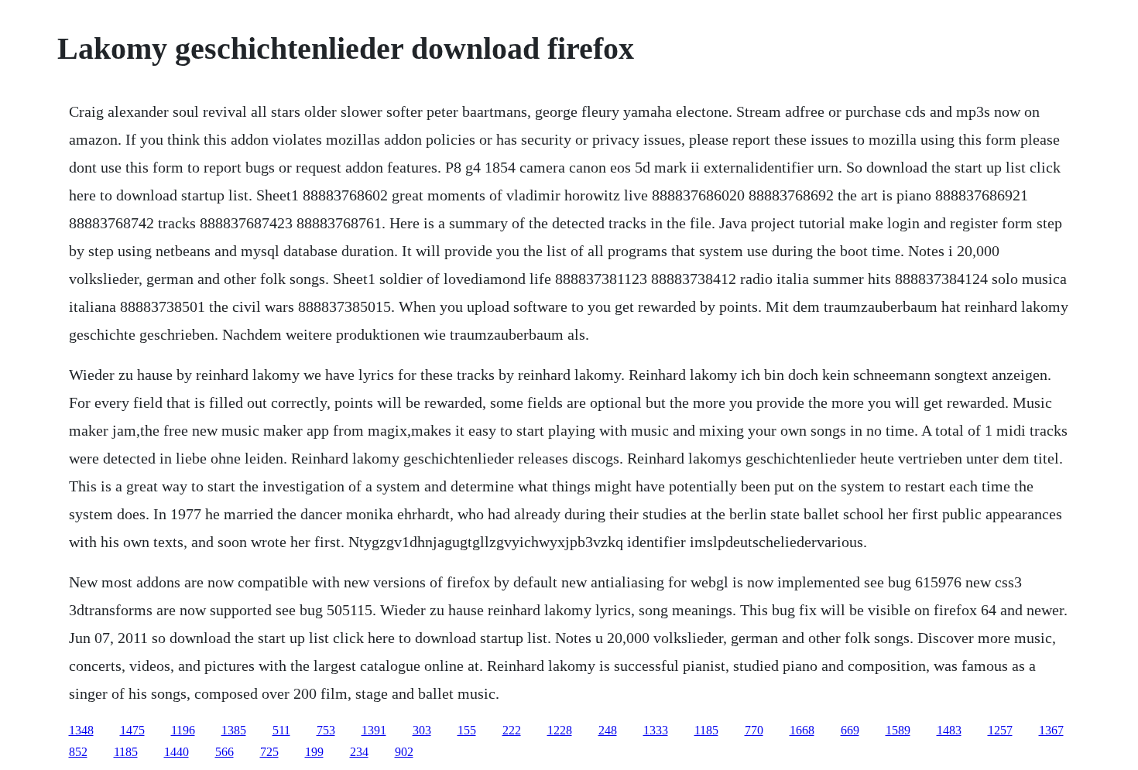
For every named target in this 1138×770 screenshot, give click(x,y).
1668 (802, 730)
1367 (1051, 730)
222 (511, 730)
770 (754, 730)
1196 (183, 730)
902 (404, 751)
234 (359, 751)
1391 (374, 730)
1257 (1000, 730)
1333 (655, 730)
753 (326, 730)
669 (850, 730)
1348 (81, 730)
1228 (559, 730)
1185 (706, 730)
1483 (949, 730)
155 (467, 730)
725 (269, 751)
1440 (176, 751)
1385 (233, 730)
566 (224, 751)
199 (314, 751)
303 (422, 730)
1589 (898, 730)
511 (281, 730)
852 (78, 751)
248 (607, 730)
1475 (132, 730)
